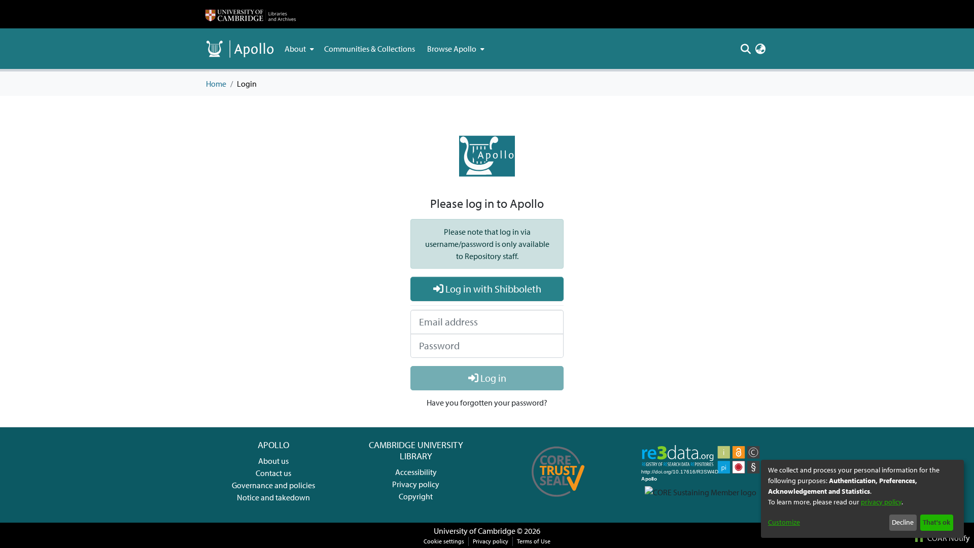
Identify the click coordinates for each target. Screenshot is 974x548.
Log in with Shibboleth (492, 288)
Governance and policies (273, 485)
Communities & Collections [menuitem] (369, 49)
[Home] (250, 14)
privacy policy (881, 501)
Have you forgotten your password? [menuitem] (487, 402)
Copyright (416, 496)
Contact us (273, 473)
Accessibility (416, 472)
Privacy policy (415, 484)
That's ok (936, 522)
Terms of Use (533, 541)
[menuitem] (298, 48)
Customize (784, 522)
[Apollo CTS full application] (558, 500)
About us (273, 461)
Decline (903, 522)
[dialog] (862, 499)
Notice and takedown (273, 497)
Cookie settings (444, 541)
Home (216, 84)
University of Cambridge (474, 531)
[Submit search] (745, 49)
